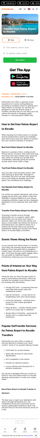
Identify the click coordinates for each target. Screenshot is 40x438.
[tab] (5, 430)
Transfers (5, 94)
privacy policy (28, 435)
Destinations (15, 94)
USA (23, 94)
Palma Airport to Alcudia (24, 96)
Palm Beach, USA (7, 96)
